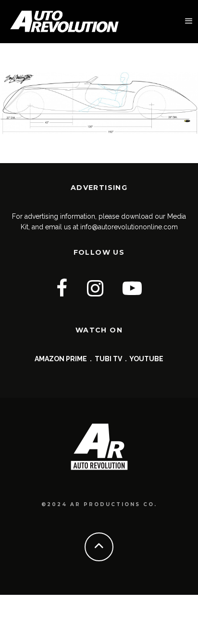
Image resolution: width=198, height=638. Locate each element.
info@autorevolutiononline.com (129, 227)
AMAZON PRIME (61, 359)
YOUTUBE (146, 359)
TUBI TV (108, 359)
